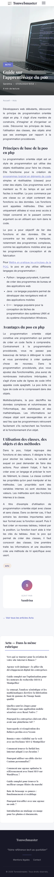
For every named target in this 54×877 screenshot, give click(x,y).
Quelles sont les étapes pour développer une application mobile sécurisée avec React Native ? (25, 709)
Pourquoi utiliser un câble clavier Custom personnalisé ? (24, 760)
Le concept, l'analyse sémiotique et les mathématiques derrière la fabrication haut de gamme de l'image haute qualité (27, 694)
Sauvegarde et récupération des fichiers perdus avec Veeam (23, 730)
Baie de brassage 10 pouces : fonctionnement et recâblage (21, 793)
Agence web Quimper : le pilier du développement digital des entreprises (27, 668)
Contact (37, 859)
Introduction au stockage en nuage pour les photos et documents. (25, 812)
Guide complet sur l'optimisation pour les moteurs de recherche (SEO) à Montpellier (27, 679)
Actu (8, 65)
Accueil (6, 100)
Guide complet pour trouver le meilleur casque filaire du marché (25, 783)
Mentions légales (21, 859)
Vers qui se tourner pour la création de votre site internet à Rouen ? (27, 658)
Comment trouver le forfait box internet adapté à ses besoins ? (23, 750)
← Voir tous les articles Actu (18, 617)
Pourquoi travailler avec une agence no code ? (25, 803)
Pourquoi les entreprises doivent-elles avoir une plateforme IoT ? (27, 720)
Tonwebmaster (22, 3)
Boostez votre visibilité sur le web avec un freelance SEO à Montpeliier (26, 740)
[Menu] (44, 3)
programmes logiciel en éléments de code (27, 176)
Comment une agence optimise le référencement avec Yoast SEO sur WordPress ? (25, 771)
